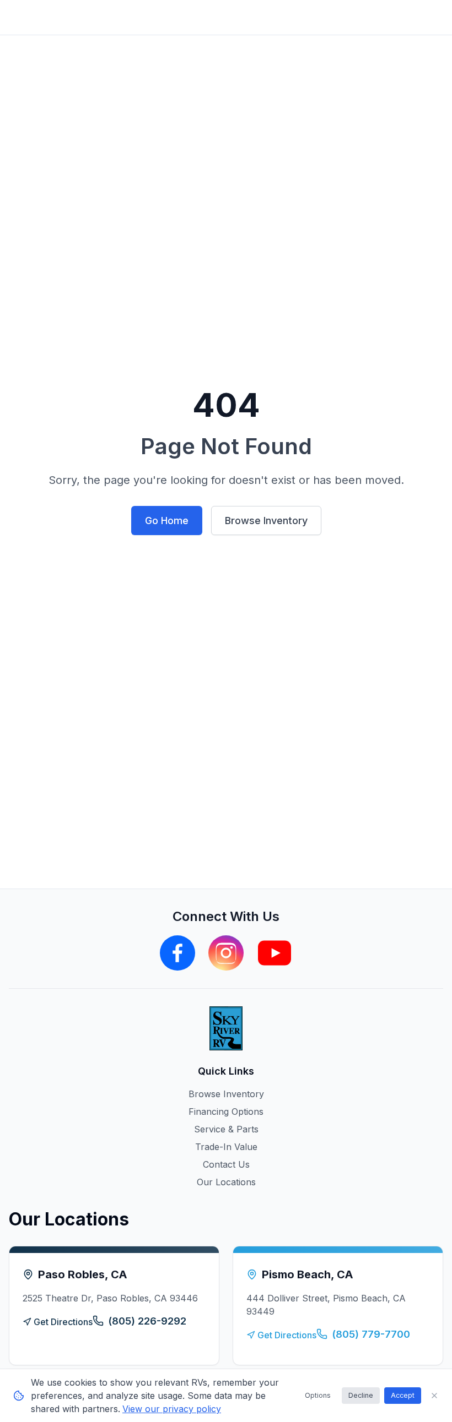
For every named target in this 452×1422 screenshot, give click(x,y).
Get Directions (63, 1321)
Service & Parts (226, 1129)
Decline (360, 1395)
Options (318, 1395)
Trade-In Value (226, 1146)
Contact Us (226, 1164)
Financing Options (226, 1111)
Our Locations (226, 1181)
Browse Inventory (266, 520)
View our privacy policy (171, 1408)
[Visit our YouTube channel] (274, 953)
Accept (403, 1395)
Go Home (167, 520)
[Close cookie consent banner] (434, 1395)
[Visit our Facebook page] (177, 953)
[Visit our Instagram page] (226, 953)
